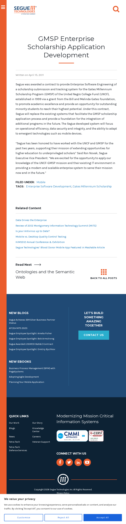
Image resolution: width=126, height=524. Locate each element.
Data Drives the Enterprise (31, 220)
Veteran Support (41, 441)
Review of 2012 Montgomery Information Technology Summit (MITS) (56, 225)
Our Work (14, 422)
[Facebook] (60, 462)
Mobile (41, 182)
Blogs (12, 428)
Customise (23, 517)
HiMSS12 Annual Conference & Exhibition (40, 242)
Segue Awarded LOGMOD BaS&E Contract (31, 344)
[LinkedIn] (78, 463)
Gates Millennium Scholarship (92, 186)
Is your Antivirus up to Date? (33, 231)
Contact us (94, 335)
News (12, 436)
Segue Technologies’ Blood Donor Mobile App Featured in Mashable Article (60, 247)
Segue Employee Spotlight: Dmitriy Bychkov (32, 349)
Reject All (63, 517)
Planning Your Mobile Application (26, 382)
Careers (36, 436)
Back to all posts (103, 278)
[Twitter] (69, 462)
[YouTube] (87, 462)
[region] (63, 509)
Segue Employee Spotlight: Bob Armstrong (31, 338)
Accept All (102, 517)
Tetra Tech (14, 441)
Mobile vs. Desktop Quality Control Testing (41, 236)
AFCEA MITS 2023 (18, 328)
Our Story (37, 422)
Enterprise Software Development (49, 186)
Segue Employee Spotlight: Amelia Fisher (30, 333)
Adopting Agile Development (24, 376)
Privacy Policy (63, 493)
